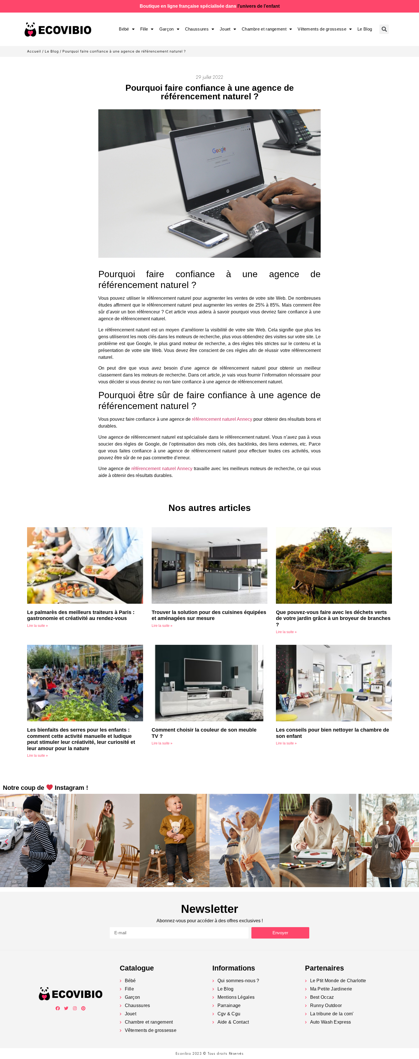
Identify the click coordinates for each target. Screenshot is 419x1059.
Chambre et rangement (264, 29)
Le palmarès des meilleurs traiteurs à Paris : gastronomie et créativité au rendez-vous (81, 615)
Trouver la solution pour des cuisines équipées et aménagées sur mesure (209, 615)
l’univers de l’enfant (258, 6)
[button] (6, 841)
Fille (144, 29)
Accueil (34, 51)
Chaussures (197, 29)
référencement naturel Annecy (222, 419)
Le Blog (364, 29)
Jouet (225, 29)
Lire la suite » (37, 626)
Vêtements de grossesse (322, 29)
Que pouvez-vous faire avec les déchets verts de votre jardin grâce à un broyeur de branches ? (333, 618)
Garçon (166, 29)
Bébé (124, 29)
